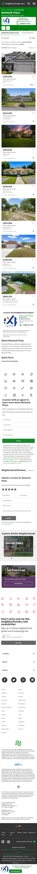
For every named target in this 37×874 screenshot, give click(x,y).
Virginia (20, 718)
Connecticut (4, 700)
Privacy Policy (7, 463)
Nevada (20, 689)
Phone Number (8, 435)
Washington (21, 721)
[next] (33, 99)
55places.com (31, 832)
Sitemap (19, 832)
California (4, 693)
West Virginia (21, 725)
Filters (33, 38)
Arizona (3, 689)
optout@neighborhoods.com (11, 460)
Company (5, 654)
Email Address (8, 430)
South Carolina (22, 707)
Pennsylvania (21, 703)
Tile (30, 47)
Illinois (3, 718)
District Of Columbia (6, 707)
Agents (4, 662)
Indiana (3, 721)
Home (3, 10)
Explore (5, 670)
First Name (7, 419)
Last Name (6, 425)
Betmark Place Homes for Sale (10, 33)
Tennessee (21, 711)
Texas (19, 714)
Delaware (4, 703)
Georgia (3, 714)
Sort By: (4, 47)
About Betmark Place (28, 33)
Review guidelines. (7, 524)
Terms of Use (17, 463)
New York (20, 696)
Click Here (31, 856)
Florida (11, 15)
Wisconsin (20, 729)
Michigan (4, 732)
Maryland (4, 725)
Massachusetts (5, 729)
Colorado (4, 696)
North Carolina (22, 700)
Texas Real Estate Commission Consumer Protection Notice (18, 854)
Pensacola (10, 10)
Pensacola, (5, 15)
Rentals (25, 832)
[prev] (3, 99)
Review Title (7, 505)
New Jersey (21, 693)
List (34, 47)
